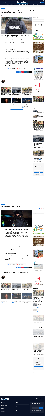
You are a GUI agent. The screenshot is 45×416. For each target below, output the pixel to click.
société (19, 4)
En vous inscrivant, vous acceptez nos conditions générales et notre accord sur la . (37, 410)
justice (16, 4)
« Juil (33, 221)
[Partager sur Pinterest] (41, 15)
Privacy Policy (38, 175)
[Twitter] (2, 39)
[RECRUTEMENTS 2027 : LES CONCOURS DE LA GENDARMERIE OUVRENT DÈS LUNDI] (6, 90)
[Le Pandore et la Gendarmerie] (22, 2)
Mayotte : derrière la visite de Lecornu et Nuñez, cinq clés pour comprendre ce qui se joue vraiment (16, 94)
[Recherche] (43, 0)
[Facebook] (2, 37)
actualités (8, 4)
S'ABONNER (41, 2)
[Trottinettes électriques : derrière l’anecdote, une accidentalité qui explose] (27, 90)
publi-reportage (27, 4)
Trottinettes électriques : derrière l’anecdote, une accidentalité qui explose (26, 94)
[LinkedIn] (2, 40)
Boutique (37, 4)
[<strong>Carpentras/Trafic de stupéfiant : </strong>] (16, 218)
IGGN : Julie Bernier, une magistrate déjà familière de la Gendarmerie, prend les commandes (6, 105)
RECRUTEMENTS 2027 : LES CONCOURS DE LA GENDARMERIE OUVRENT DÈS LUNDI (6, 94)
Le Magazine (32, 4)
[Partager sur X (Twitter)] (40, 15)
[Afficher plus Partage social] (43, 15)
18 (35, 24)
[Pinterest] (2, 42)
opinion (23, 4)
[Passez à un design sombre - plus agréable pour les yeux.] (42, 0)
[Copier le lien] (2, 45)
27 (38, 25)
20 (38, 24)
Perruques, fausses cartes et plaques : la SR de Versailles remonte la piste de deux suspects (16, 105)
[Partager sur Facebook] (39, 15)
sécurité (12, 4)
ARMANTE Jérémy (37, 159)
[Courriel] (2, 43)
